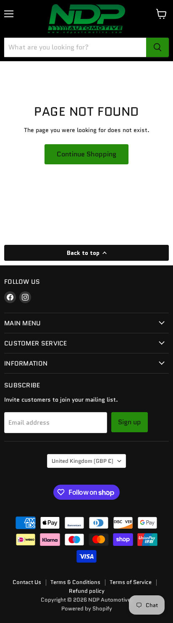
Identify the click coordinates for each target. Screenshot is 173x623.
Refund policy (87, 591)
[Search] (157, 47)
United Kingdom (82, 461)
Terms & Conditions (75, 582)
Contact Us (27, 582)
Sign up (129, 422)
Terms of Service (131, 582)
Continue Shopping (86, 154)
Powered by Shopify (86, 609)
